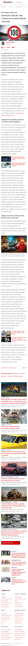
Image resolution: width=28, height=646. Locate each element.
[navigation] (2, 2)
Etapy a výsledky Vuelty (20, 598)
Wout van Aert (18, 604)
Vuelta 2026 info (18, 597)
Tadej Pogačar (18, 602)
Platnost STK (18, 639)
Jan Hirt (16, 600)
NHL (2, 623)
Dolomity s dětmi (5, 639)
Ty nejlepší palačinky (19, 613)
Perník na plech (18, 623)
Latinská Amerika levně (6, 637)
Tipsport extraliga (5, 617)
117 (14, 47)
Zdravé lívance (18, 617)
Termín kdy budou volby (6, 602)
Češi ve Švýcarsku (5, 635)
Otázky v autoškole (19, 637)
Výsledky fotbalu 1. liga (6, 615)
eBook (4, 47)
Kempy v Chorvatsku (6, 629)
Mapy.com (11, 643)
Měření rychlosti (18, 376)
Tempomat (10, 376)
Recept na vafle (18, 621)
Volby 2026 (3, 597)
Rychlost (3, 376)
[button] (14, 33)
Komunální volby (5, 606)
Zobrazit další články (7, 543)
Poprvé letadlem (5, 631)
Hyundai (22, 373)
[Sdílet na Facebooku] (24, 368)
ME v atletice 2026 (5, 619)
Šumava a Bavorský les (6, 633)
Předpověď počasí (18, 643)
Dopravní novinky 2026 (20, 633)
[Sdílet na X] (26, 368)
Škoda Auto (15, 373)
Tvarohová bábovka (19, 619)
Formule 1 (3, 621)
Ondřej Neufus (9, 42)
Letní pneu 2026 (18, 629)
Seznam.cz (19, 2)
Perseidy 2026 (4, 645)
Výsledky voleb (4, 600)
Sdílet (10, 47)
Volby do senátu (4, 604)
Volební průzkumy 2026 (6, 598)
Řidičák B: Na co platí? (20, 635)
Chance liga (3, 613)
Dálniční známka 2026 (20, 631)
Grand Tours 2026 (19, 606)
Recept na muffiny (19, 615)
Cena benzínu (11, 645)
